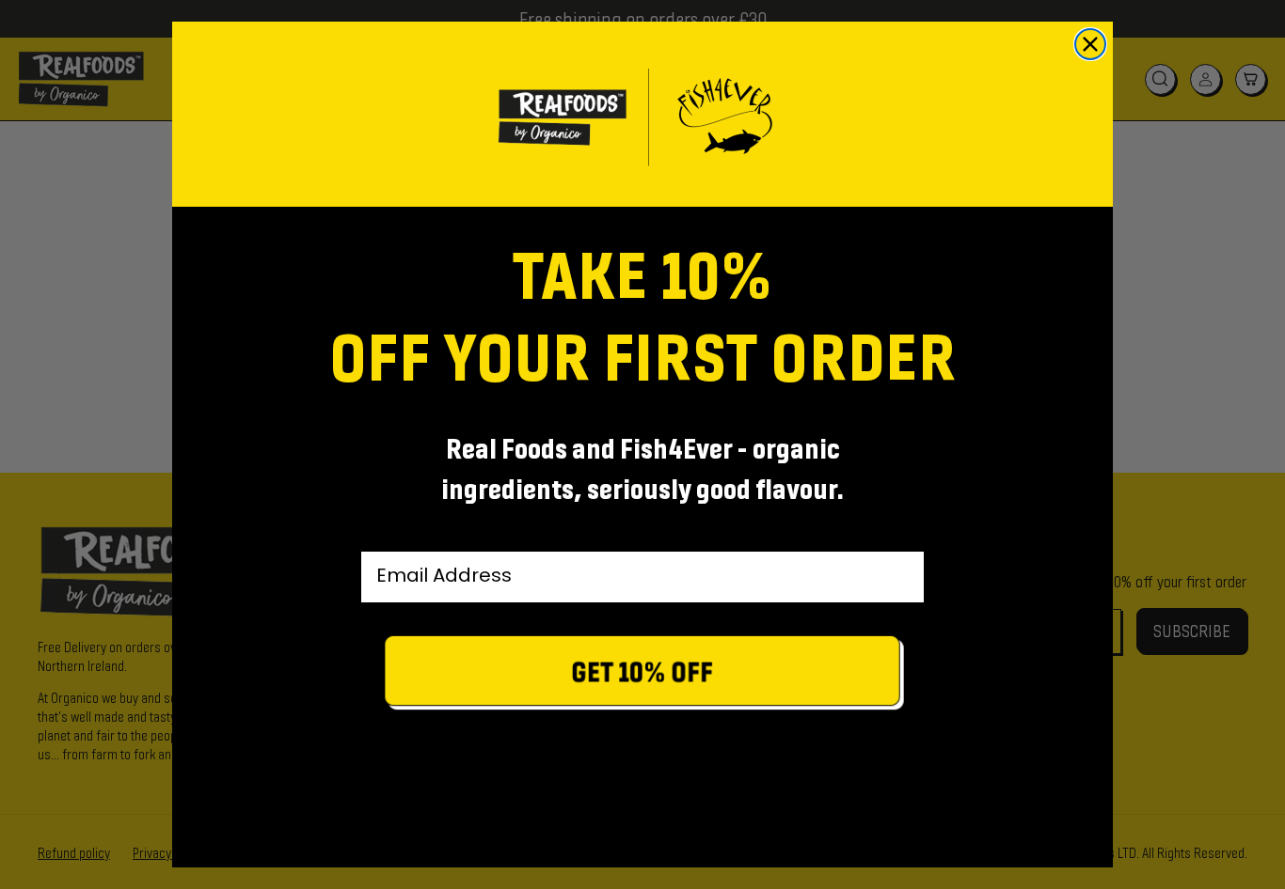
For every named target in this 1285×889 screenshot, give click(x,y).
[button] (642, 675)
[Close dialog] (1090, 44)
